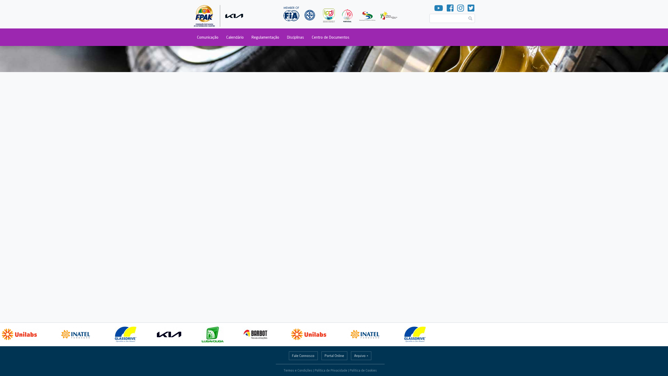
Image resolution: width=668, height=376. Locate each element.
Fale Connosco (303, 356)
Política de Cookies (363, 370)
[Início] (219, 14)
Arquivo (360, 356)
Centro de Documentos (330, 37)
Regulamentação (265, 37)
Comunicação (207, 37)
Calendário (235, 37)
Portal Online (334, 356)
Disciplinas (295, 37)
